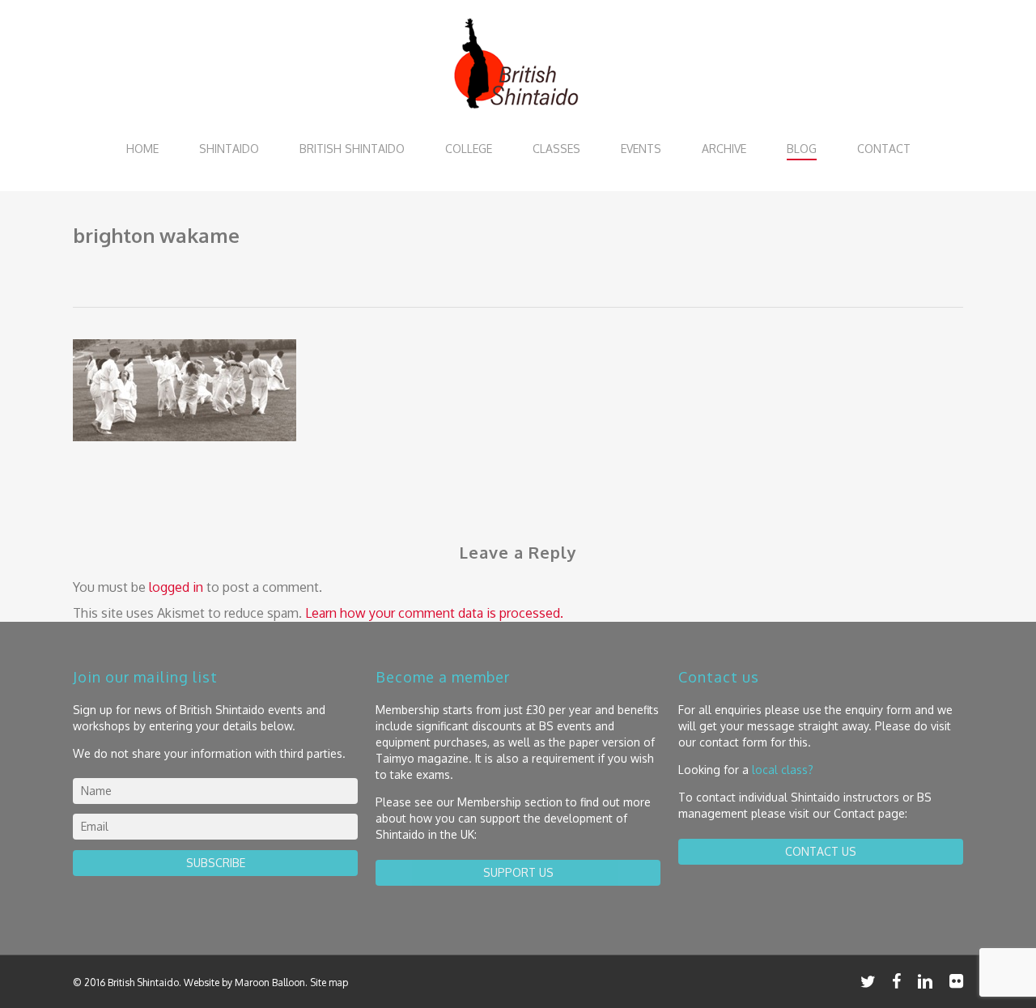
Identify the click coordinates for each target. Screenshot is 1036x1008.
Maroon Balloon (270, 982)
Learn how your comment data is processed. (434, 613)
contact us (820, 851)
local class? (782, 769)
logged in (176, 587)
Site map (329, 982)
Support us (518, 872)
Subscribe (215, 863)
